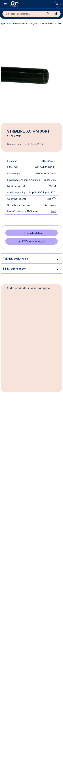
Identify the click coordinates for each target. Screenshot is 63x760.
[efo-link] (53, 211)
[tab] (29, 288)
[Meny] (5, 4)
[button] (31, 258)
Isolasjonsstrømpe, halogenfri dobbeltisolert (31, 23)
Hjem (3, 23)
